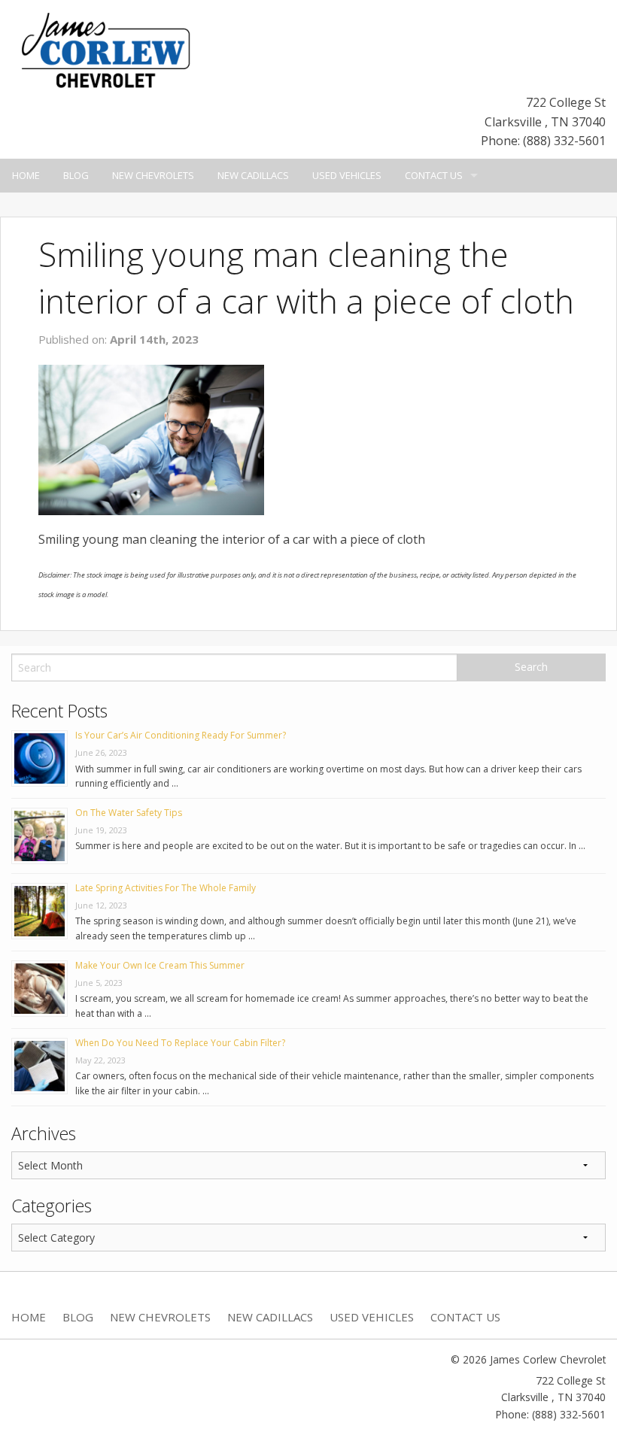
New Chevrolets (153, 175)
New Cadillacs (253, 175)
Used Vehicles (346, 175)
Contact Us (434, 175)
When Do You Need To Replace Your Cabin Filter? (180, 1042)
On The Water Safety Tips (128, 812)
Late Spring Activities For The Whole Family (165, 887)
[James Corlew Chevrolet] (105, 49)
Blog (76, 175)
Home (26, 175)
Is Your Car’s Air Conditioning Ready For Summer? (180, 735)
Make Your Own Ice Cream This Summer (160, 965)
